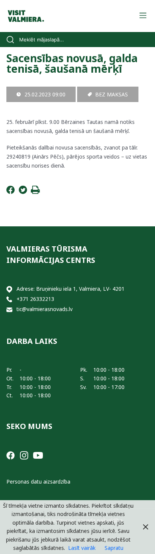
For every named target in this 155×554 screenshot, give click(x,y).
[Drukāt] (35, 191)
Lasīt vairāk (82, 547)
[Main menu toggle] (142, 16)
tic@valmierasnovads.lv (45, 309)
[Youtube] (38, 454)
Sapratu (114, 547)
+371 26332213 (35, 298)
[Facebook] (10, 191)
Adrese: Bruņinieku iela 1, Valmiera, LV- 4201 (71, 288)
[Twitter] (23, 191)
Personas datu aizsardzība (38, 481)
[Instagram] (24, 454)
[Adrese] (9, 289)
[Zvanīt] (9, 299)
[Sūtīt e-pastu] (9, 309)
